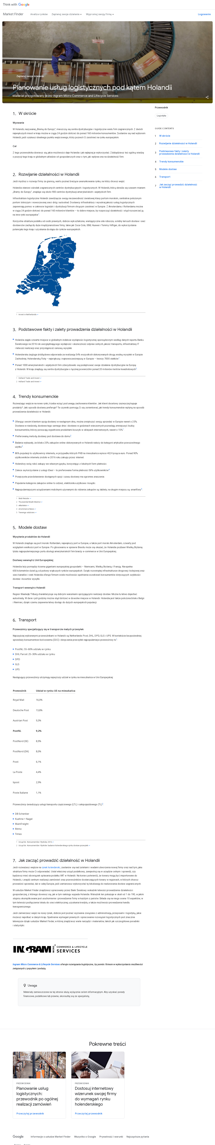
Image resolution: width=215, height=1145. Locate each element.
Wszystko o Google (85, 1136)
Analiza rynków (39, 14)
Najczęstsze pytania (138, 1136)
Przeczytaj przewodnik (30, 1113)
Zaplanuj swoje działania (66, 14)
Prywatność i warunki (111, 1136)
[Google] (18, 1137)
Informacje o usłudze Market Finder (51, 1136)
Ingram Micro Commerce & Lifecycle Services (36, 964)
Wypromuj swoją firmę (99, 14)
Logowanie (204, 14)
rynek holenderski (51, 867)
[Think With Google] (16, 4)
